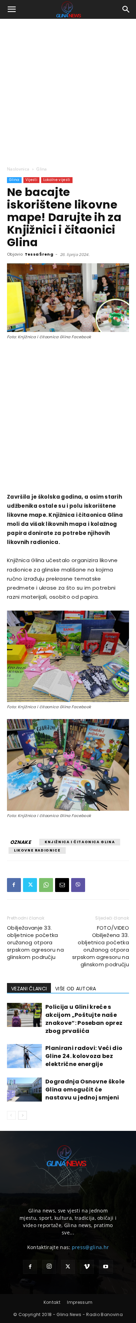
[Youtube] (106, 1267)
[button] (12, 9)
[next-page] (22, 1115)
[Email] (62, 885)
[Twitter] (30, 885)
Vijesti (31, 179)
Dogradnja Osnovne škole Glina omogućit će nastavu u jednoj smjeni (84, 1090)
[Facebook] (14, 885)
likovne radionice (37, 850)
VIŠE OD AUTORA (75, 988)
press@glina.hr (90, 1247)
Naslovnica (18, 169)
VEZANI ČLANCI (29, 988)
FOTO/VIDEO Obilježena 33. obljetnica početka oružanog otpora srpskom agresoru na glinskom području (100, 946)
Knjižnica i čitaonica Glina (80, 842)
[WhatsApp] (46, 885)
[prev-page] (11, 1115)
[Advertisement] (68, 90)
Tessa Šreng (39, 254)
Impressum (79, 1302)
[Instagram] (49, 1267)
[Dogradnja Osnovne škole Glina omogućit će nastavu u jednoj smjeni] (24, 1090)
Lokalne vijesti (56, 179)
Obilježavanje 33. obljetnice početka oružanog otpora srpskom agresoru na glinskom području (35, 942)
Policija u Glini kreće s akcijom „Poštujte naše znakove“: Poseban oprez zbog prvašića (83, 1019)
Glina (41, 169)
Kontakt (52, 1302)
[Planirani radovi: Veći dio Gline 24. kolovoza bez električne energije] (24, 1056)
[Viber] (78, 885)
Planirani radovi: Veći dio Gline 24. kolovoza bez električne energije (83, 1056)
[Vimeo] (87, 1267)
